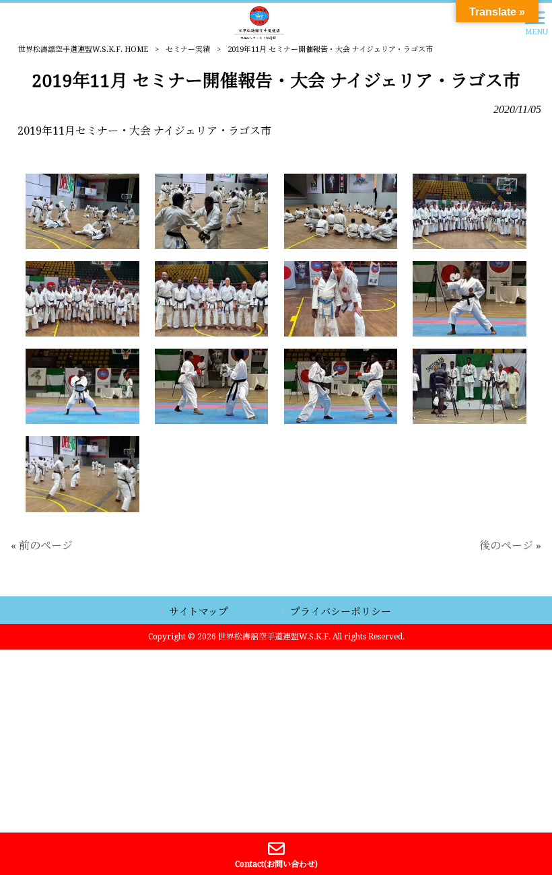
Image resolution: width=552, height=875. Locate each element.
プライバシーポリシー (340, 612)
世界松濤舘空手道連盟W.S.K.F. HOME (83, 49)
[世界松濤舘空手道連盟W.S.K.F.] (259, 21)
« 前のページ (42, 545)
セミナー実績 (188, 49)
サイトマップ (198, 612)
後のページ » (510, 545)
